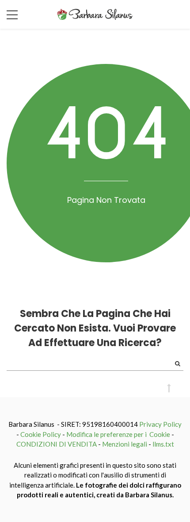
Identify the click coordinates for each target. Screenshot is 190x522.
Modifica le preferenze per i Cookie (118, 434)
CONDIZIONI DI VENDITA (56, 444)
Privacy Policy (160, 424)
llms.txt (163, 444)
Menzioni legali (124, 444)
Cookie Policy (40, 434)
